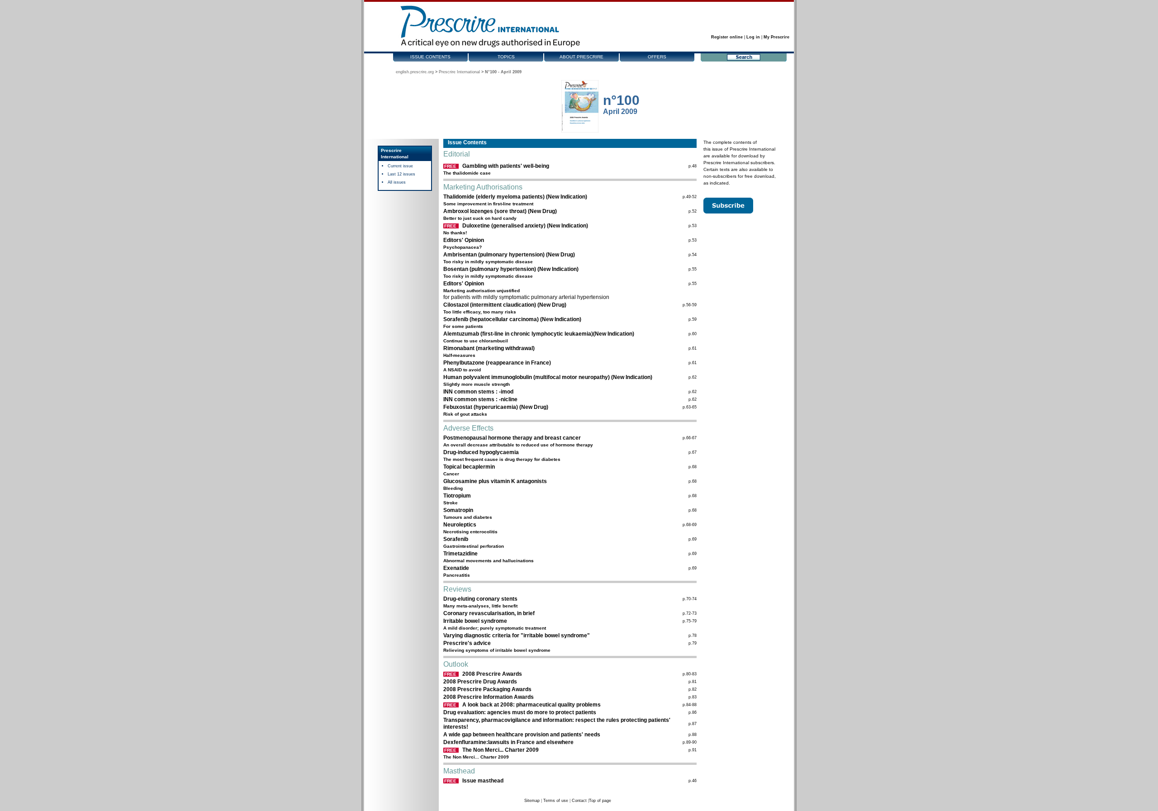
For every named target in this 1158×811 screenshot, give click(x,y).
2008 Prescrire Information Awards (488, 697)
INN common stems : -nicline (480, 399)
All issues (397, 182)
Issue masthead (482, 781)
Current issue (400, 166)
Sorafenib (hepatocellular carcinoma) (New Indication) (512, 319)
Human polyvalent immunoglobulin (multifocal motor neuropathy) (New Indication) (547, 377)
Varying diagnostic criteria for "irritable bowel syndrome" (516, 635)
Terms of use (555, 800)
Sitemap (532, 800)
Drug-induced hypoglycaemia (481, 452)
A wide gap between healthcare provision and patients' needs (521, 734)
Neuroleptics (459, 525)
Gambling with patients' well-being (505, 166)
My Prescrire (776, 37)
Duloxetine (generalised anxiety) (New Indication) (525, 226)
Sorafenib (455, 539)
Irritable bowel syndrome (475, 621)
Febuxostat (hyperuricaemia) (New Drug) (495, 407)
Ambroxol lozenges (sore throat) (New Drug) (500, 211)
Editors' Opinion (463, 240)
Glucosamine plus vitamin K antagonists (495, 481)
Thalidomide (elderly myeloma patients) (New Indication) (515, 197)
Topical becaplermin (469, 467)
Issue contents (430, 56)
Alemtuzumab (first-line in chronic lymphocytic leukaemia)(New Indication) (538, 334)
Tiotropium (457, 496)
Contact (579, 800)
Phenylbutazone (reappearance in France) (497, 363)
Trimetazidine (460, 553)
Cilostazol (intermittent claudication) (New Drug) (504, 305)
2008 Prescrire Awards (492, 674)
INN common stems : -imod (478, 392)
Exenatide (456, 568)
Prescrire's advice (467, 643)
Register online (727, 37)
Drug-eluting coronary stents (480, 599)
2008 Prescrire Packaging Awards (487, 689)
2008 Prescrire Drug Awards (480, 681)
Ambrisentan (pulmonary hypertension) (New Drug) (509, 254)
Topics (506, 56)
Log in (753, 37)
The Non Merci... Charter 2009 (500, 750)
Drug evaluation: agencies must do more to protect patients (519, 712)
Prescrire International (459, 72)
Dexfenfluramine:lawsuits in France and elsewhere (508, 742)
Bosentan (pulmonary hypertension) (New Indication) (511, 269)
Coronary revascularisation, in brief (489, 613)
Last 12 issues (401, 174)
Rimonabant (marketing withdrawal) (489, 348)
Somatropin (458, 510)
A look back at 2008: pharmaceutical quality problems (531, 705)
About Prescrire (581, 56)
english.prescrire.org (415, 72)
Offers (657, 56)
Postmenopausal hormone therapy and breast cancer (512, 438)
